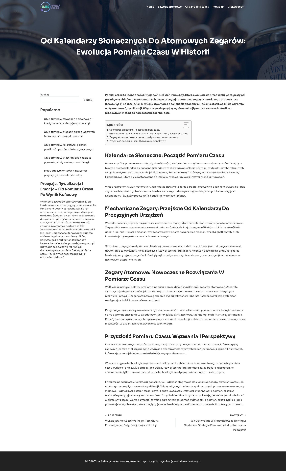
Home (150, 6)
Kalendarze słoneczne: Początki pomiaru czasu (134, 129)
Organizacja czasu (197, 6)
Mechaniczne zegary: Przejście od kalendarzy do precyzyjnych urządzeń (148, 133)
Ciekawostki (236, 6)
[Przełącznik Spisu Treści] (184, 125)
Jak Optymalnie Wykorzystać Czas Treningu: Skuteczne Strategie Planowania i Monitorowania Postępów (215, 422)
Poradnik (218, 6)
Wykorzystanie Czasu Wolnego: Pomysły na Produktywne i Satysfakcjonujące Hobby (132, 420)
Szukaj (44, 94)
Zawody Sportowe (170, 6)
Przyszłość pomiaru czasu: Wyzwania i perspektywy (137, 141)
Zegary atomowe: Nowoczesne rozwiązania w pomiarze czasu (143, 137)
